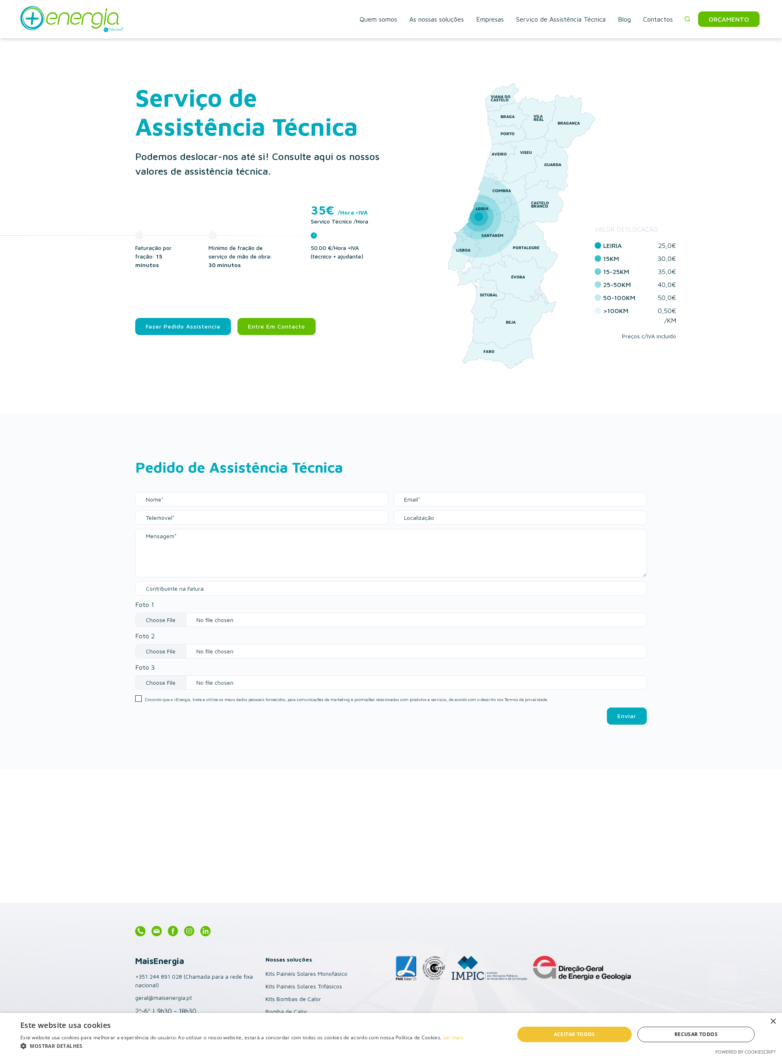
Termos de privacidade (526, 699)
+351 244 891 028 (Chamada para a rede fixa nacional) (194, 980)
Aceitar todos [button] (574, 1034)
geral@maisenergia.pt (163, 997)
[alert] (391, 1034)
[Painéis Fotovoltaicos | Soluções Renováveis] (109, 19)
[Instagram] (189, 932)
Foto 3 (145, 667)
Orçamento (729, 19)
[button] (687, 19)
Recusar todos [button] (696, 1034)
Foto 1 (144, 604)
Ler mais (453, 1037)
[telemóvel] (140, 932)
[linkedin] (205, 932)
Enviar (626, 715)
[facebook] (173, 932)
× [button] (773, 1022)
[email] (157, 932)
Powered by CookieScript (745, 1052)
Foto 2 (145, 636)
